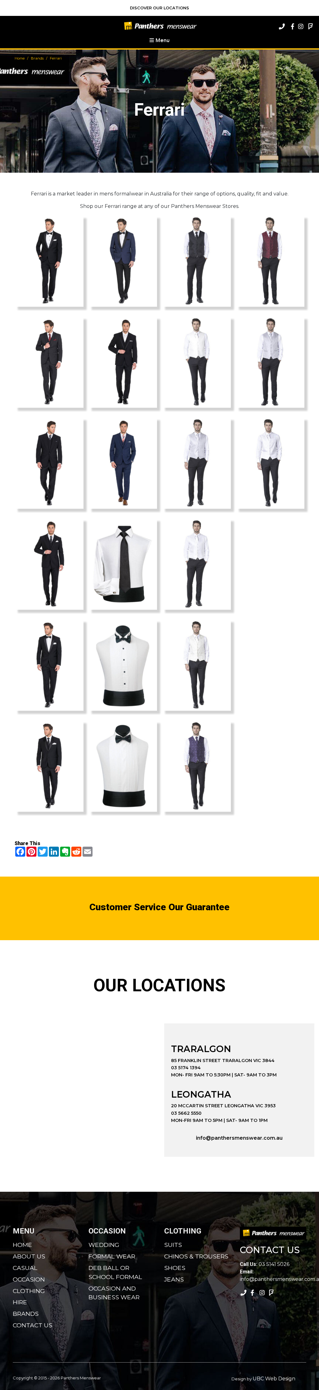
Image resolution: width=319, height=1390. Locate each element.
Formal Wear (111, 1256)
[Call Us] (281, 26)
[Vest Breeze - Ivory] (196, 362)
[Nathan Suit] (122, 463)
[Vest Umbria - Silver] (270, 362)
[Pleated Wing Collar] (122, 766)
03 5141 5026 (264, 1264)
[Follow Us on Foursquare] (309, 26)
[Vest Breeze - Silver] (196, 463)
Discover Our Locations (159, 8)
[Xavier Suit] (122, 261)
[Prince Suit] (49, 463)
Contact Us (32, 1325)
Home (20, 58)
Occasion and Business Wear (114, 1293)
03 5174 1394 (186, 1067)
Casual (25, 1268)
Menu (161, 40)
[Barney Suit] (49, 362)
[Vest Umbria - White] (270, 463)
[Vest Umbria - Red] (270, 261)
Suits (173, 1244)
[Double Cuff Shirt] (122, 564)
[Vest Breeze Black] (196, 261)
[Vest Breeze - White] (196, 564)
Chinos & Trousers (196, 1256)
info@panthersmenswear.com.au (239, 1138)
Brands (37, 58)
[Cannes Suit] (49, 564)
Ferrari (56, 58)
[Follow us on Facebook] (291, 26)
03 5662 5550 (186, 1113)
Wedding (103, 1244)
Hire (20, 1302)
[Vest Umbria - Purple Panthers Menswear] (196, 766)
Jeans (174, 1279)
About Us (29, 1256)
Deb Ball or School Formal (115, 1272)
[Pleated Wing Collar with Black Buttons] (122, 665)
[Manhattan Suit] (122, 362)
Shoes (174, 1268)
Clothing (29, 1291)
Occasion (29, 1279)
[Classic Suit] (49, 665)
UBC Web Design (274, 1379)
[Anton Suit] (49, 261)
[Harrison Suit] (49, 766)
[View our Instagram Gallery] (300, 26)
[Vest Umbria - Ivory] (196, 665)
